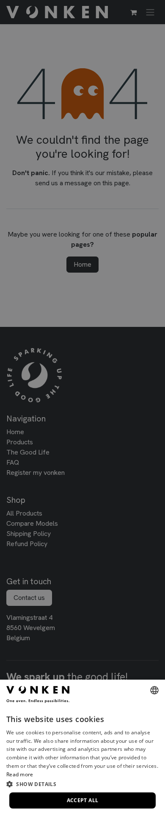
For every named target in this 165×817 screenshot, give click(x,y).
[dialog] (82, 748)
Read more (19, 774)
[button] (82, 784)
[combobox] (154, 690)
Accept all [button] (83, 800)
